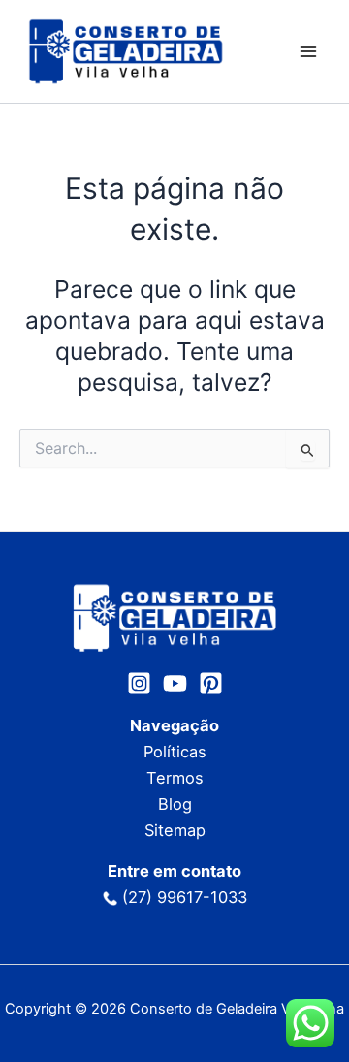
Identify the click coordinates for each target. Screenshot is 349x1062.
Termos (175, 778)
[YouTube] (175, 683)
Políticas (174, 751)
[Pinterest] (211, 683)
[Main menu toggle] (308, 52)
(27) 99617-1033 (184, 897)
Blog (175, 804)
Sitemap (175, 830)
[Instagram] (139, 683)
